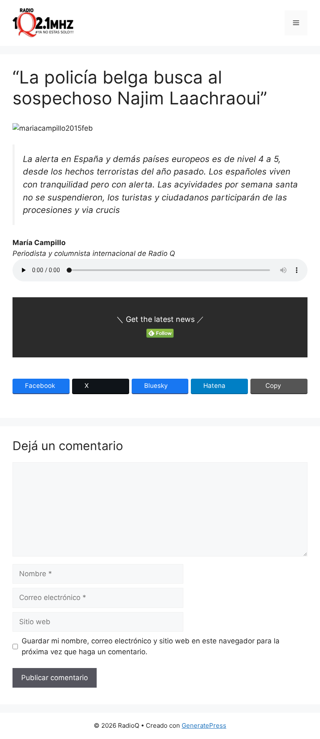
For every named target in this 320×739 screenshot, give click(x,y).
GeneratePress (204, 725)
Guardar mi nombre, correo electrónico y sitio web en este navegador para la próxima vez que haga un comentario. (151, 646)
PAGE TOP (305, 709)
